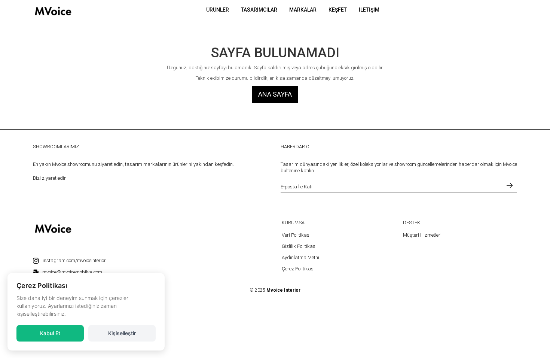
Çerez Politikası (298, 268)
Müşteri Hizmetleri (422, 235)
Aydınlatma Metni (300, 257)
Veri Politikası (296, 235)
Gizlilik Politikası (299, 246)
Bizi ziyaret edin (50, 178)
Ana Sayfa (275, 94)
